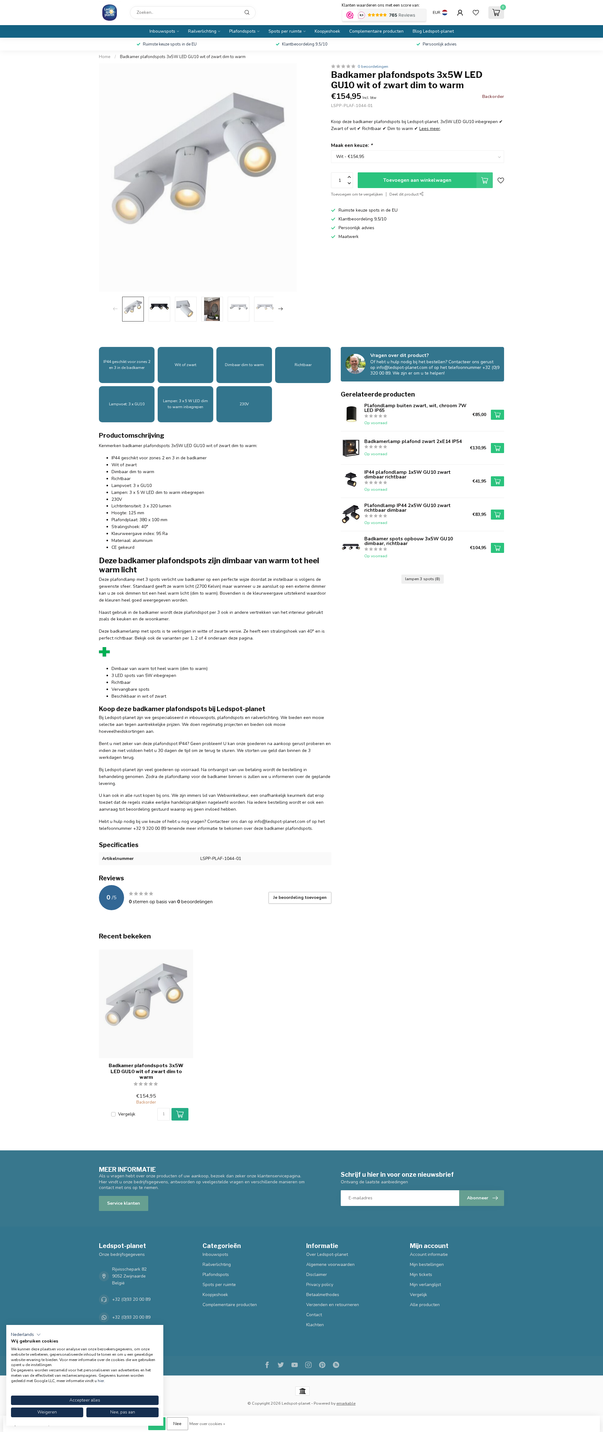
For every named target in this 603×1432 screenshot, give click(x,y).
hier (101, 1380)
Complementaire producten (376, 31)
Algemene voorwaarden (330, 1264)
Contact (314, 1315)
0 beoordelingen (373, 66)
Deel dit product (404, 194)
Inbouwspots (162, 31)
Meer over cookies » (207, 1423)
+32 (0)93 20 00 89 (131, 1299)
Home (105, 57)
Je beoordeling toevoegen (300, 897)
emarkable (346, 1403)
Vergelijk (126, 1114)
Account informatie (429, 1254)
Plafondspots (242, 31)
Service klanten (123, 1203)
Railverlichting (202, 31)
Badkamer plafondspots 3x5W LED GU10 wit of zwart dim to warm (183, 57)
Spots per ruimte (285, 31)
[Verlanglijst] (476, 12)
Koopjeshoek (327, 31)
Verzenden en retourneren (332, 1305)
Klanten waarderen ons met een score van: (381, 5)
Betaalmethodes (322, 1295)
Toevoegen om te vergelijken (357, 194)
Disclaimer (316, 1275)
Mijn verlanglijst (425, 1285)
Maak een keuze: (351, 145)
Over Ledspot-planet (327, 1254)
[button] (26, 1334)
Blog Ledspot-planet (433, 31)
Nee (177, 1424)
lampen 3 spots (422, 578)
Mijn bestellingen (427, 1264)
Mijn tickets (421, 1275)
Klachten (315, 1325)
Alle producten (425, 1305)
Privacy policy (319, 1285)
